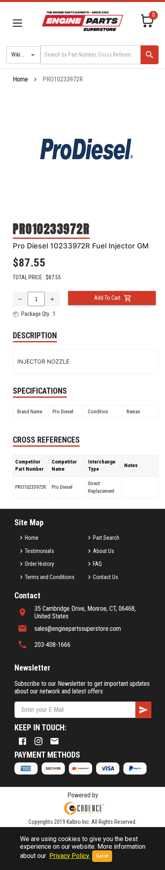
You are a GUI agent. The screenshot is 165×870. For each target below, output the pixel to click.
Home (20, 79)
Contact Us (105, 577)
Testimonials (39, 551)
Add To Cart (107, 298)
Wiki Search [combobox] (24, 54)
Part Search (106, 538)
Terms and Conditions (49, 577)
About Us (103, 551)
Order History (39, 564)
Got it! (102, 856)
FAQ (97, 564)
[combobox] (89, 55)
